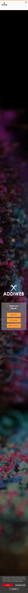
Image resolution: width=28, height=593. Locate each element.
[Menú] (26, 2)
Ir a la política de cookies (18, 581)
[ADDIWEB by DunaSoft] (4, 3)
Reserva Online (15, 325)
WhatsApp (14, 320)
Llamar (15, 314)
